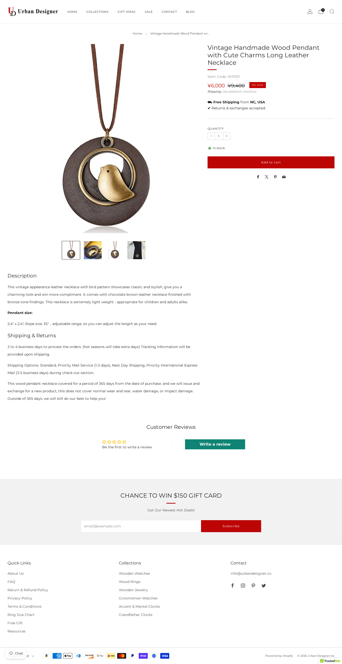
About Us (16, 573)
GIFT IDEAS (127, 12)
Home (137, 33)
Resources (17, 631)
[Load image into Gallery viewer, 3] (114, 250)
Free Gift (15, 623)
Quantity (216, 128)
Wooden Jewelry (133, 590)
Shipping (214, 91)
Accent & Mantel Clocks (139, 606)
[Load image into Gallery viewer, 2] (93, 250)
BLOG (190, 12)
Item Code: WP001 (224, 76)
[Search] (331, 11)
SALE (149, 12)
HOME (72, 12)
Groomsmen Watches (138, 598)
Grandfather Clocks (135, 615)
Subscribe (231, 526)
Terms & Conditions (25, 606)
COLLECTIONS (97, 12)
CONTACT (169, 12)
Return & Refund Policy (28, 590)
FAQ (11, 582)
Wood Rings (129, 582)
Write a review (215, 444)
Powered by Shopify (279, 655)
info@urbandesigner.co (251, 573)
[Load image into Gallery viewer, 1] (71, 250)
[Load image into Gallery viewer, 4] (136, 250)
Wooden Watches (134, 573)
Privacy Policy (20, 598)
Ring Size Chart (21, 615)
